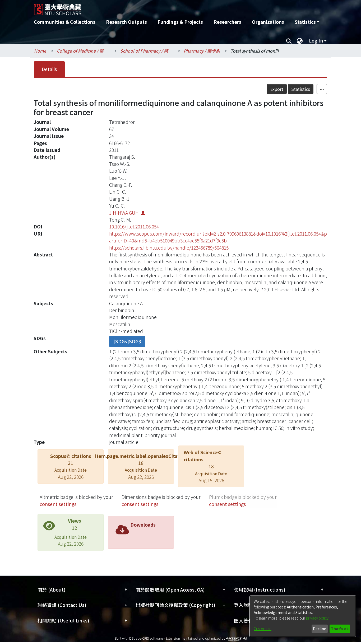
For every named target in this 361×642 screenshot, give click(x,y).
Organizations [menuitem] (268, 21)
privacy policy (317, 618)
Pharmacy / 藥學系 (202, 51)
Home (40, 51)
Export (276, 89)
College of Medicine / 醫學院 (83, 51)
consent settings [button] (58, 504)
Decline (319, 628)
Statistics (300, 89)
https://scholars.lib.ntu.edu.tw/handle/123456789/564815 (169, 247)
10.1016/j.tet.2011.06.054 (134, 226)
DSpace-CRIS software (146, 638)
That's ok (340, 628)
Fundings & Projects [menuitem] (180, 21)
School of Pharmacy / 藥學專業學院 (146, 51)
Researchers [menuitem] (227, 21)
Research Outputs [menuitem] (126, 21)
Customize (262, 628)
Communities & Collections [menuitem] (64, 21)
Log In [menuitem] (316, 40)
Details (49, 69)
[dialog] (303, 616)
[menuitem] (307, 22)
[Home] (152, 7)
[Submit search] (288, 41)
